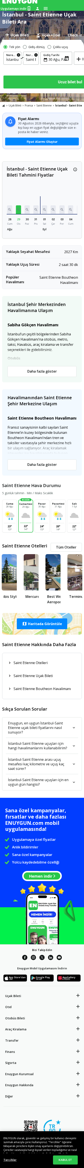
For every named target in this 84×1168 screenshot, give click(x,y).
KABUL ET (65, 1160)
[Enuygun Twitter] (42, 958)
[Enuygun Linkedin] (50, 958)
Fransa (29, 105)
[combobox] (12, 59)
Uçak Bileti (15, 105)
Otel (8, 1007)
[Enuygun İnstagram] (33, 958)
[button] (9, 209)
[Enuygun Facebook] (24, 958)
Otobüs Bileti (15, 1018)
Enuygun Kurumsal (19, 1074)
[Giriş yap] (37, 8)
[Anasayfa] (3, 105)
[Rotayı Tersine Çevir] (22, 58)
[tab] (17, 35)
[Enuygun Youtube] (59, 958)
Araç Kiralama (15, 1029)
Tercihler (10, 1160)
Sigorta (10, 1063)
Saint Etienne (44, 105)
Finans (10, 1052)
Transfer (12, 1040)
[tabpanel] (42, 66)
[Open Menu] (45, 8)
